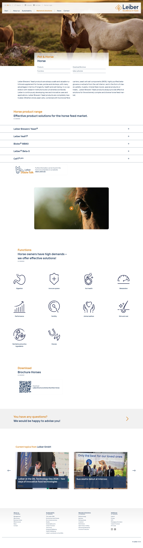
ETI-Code (113, 525)
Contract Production (84, 529)
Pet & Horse (82, 524)
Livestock (81, 522)
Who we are (17, 518)
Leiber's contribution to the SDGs (54, 533)
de (5, 5)
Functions (40, 71)
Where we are (17, 522)
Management (17, 516)
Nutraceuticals (82, 520)
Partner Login (48, 5)
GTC (112, 520)
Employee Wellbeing (51, 529)
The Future (49, 527)
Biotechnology (82, 516)
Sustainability (27, 11)
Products (40, 67)
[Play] (71, 208)
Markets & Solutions (44, 11)
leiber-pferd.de (78, 71)
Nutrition (81, 518)
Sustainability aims (51, 524)
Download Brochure (79, 67)
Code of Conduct (50, 525)
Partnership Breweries (84, 527)
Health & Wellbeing (51, 531)
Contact (67, 11)
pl (10, 5)
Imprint (113, 516)
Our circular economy (51, 520)
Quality (48, 522)
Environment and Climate (52, 518)
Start (6, 11)
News (59, 11)
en (8, 5)
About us (16, 11)
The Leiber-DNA (50, 516)
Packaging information (116, 522)
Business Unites (18, 520)
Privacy (113, 518)
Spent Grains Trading (84, 525)
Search (19, 5)
